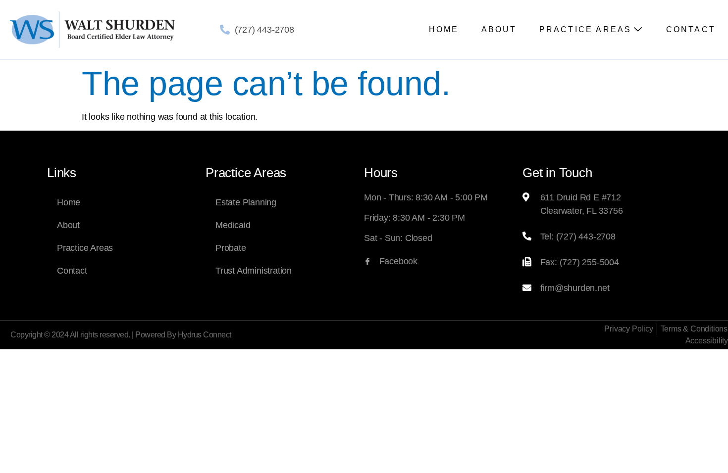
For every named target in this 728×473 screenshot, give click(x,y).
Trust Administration (253, 271)
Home (444, 29)
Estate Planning (245, 202)
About (499, 29)
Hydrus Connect (204, 335)
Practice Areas (585, 29)
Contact (691, 29)
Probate (230, 248)
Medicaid (232, 225)
